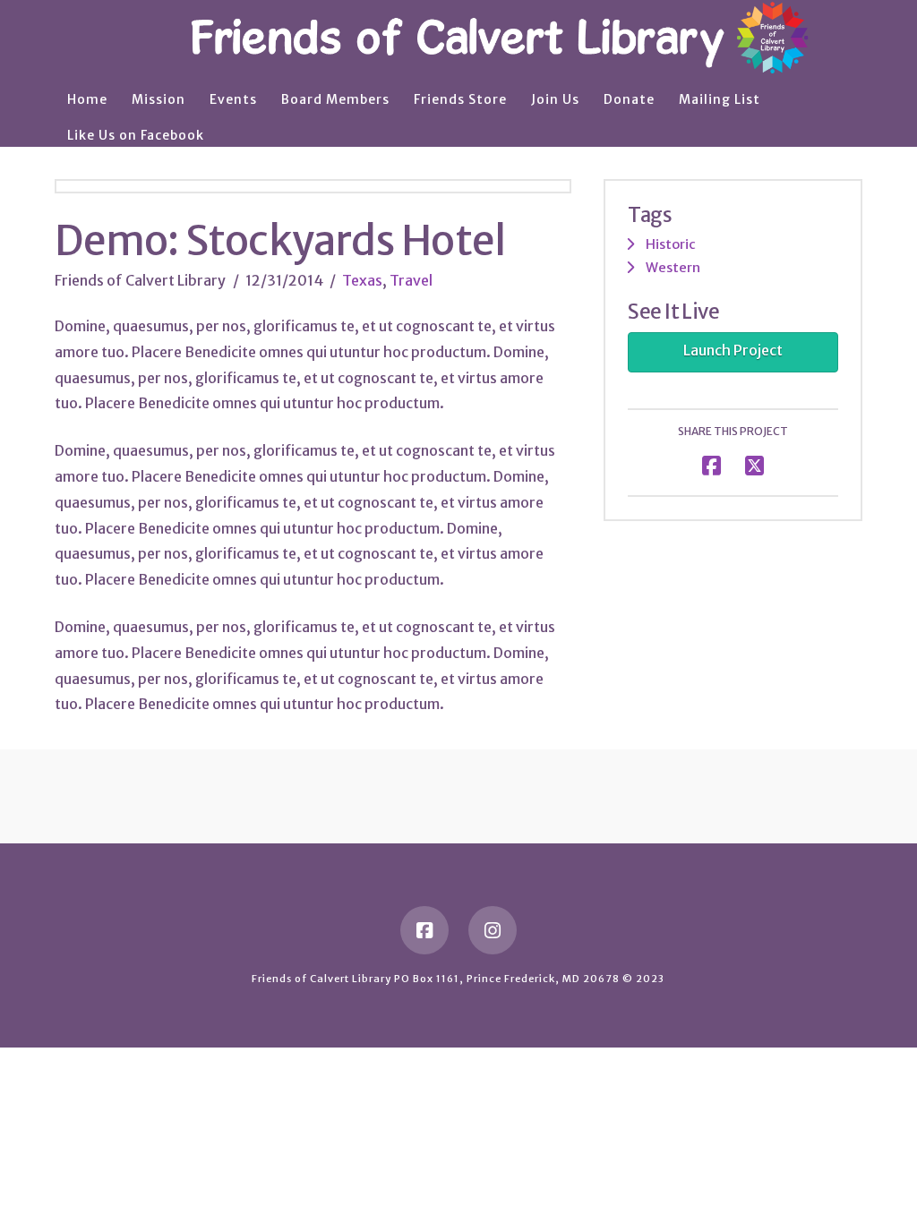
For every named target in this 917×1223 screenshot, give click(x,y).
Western (673, 267)
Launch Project (733, 350)
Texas (362, 280)
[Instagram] (492, 930)
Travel (411, 280)
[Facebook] (424, 930)
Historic (671, 243)
